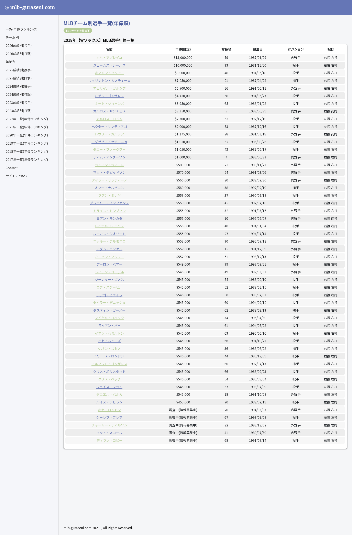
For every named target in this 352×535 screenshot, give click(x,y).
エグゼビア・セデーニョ (109, 141)
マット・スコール (109, 432)
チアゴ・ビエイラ (109, 294)
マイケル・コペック (109, 317)
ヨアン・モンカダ (109, 218)
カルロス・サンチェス (109, 111)
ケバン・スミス (109, 348)
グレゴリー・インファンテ (109, 202)
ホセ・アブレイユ (109, 57)
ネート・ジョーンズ (109, 103)
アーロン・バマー (109, 264)
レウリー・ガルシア (109, 134)
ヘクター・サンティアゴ (109, 126)
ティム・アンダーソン (109, 157)
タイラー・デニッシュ (109, 302)
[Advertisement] (186, 482)
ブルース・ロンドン (109, 356)
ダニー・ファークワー (109, 149)
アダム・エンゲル (109, 248)
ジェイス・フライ (109, 386)
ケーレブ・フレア (109, 417)
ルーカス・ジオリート (109, 233)
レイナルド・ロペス (109, 225)
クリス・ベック (109, 379)
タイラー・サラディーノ (109, 180)
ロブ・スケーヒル (109, 287)
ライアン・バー (109, 325)
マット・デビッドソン (109, 172)
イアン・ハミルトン (109, 333)
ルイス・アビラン (109, 402)
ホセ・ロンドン (109, 409)
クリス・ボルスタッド (109, 371)
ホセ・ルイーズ (109, 340)
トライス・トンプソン (109, 210)
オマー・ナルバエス (109, 187)
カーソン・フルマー (109, 256)
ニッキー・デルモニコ (109, 241)
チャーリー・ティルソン (109, 425)
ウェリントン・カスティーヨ (109, 80)
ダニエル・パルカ (109, 394)
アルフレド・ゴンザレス (109, 363)
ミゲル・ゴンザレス (109, 95)
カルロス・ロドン (109, 118)
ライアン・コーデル (109, 271)
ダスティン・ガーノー (109, 310)
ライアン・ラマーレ (109, 164)
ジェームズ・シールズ (109, 65)
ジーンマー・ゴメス (109, 279)
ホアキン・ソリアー (109, 72)
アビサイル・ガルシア (109, 88)
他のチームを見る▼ (78, 30)
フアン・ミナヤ (109, 195)
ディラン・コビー (109, 440)
